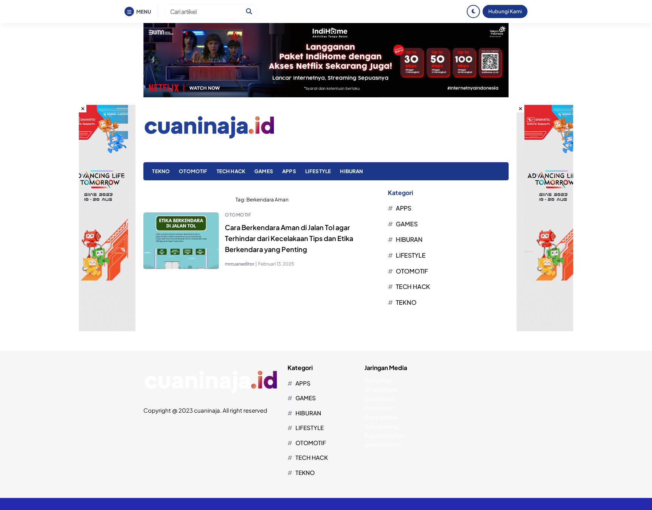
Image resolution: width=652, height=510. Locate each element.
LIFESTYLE (318, 171)
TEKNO (161, 171)
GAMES (263, 171)
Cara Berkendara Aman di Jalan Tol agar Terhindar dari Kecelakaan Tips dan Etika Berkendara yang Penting (289, 238)
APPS (289, 171)
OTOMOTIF (193, 171)
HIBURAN (351, 171)
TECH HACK (231, 171)
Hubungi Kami (505, 11)
